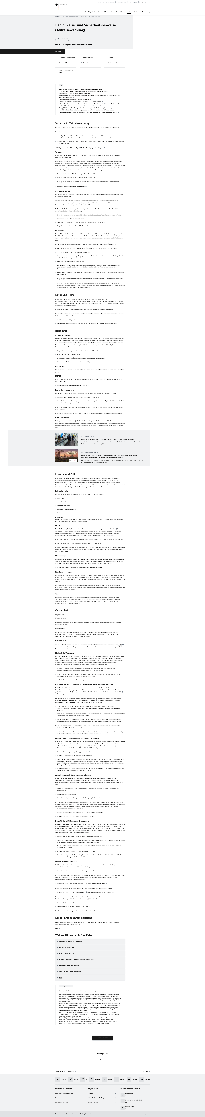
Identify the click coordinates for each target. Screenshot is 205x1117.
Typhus (117, 746)
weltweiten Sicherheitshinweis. (76, 186)
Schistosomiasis (60, 865)
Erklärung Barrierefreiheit (86, 1114)
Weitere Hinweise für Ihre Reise (66, 71)
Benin (81, 16)
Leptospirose (77, 824)
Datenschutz (66, 1114)
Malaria (68, 688)
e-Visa (113, 529)
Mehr (56, 928)
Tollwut (70, 828)
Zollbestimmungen (82, 487)
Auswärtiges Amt (90, 12)
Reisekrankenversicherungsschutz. (91, 101)
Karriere (136, 12)
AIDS (76, 804)
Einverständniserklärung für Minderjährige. (92, 567)
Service (129, 12)
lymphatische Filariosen (88, 700)
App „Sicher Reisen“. (102, 91)
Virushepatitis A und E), (95, 746)
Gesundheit (86, 63)
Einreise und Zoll (63, 63)
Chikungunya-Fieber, (61, 700)
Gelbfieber (58, 688)
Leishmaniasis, (59, 702)
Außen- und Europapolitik (105, 12)
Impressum (58, 1114)
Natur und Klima (88, 57)
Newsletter (78, 91)
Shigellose (107, 746)
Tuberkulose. (59, 780)
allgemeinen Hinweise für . (77, 385)
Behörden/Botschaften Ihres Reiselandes (92, 104)
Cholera (104, 744)
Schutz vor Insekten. (93, 733)
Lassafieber (108, 778)
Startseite (57, 16)
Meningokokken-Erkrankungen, (94, 778)
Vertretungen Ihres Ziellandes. (63, 482)
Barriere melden (74, 1114)
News (143, 12)
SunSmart (82, 892)
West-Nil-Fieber (70, 702)
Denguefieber (73, 700)
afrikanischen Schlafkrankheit (63, 728)
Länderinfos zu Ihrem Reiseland (114, 64)
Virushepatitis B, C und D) (109, 804)
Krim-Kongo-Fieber (84, 725)
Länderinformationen (72, 16)
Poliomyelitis (82, 748)
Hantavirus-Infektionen (62, 824)
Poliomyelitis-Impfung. (64, 765)
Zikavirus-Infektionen (86, 702)
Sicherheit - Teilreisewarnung (67, 57)
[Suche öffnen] (149, 12)
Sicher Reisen (119, 12)
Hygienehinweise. (83, 752)
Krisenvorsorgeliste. (84, 93)
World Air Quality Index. (98, 883)
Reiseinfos (110, 57)
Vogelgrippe (79, 830)
